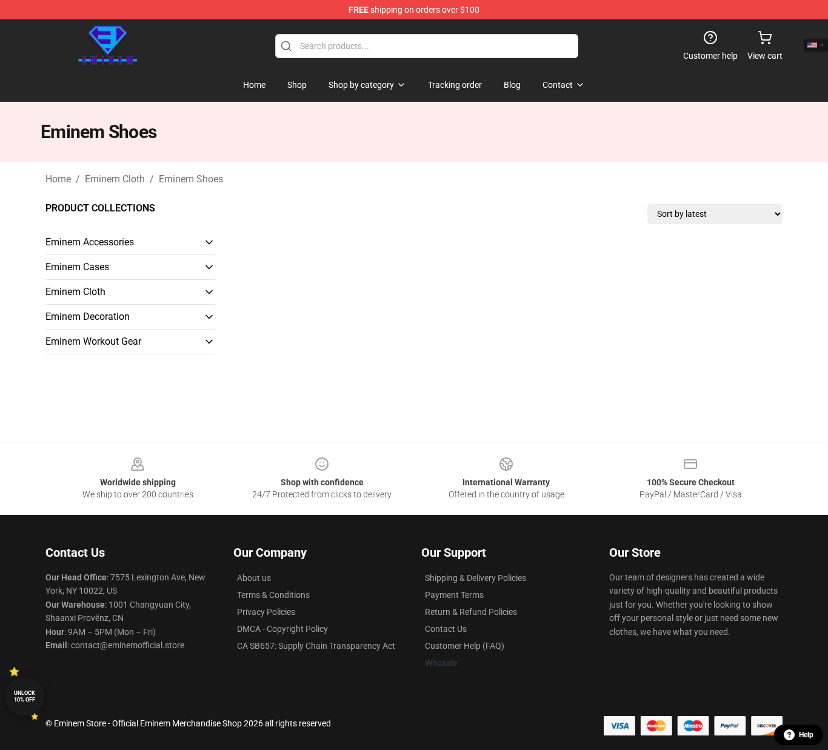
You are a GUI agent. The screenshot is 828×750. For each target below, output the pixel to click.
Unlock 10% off (24, 696)
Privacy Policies (266, 612)
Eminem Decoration (87, 316)
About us (254, 578)
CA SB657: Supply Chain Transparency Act (316, 646)
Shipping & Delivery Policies (475, 578)
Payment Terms (454, 595)
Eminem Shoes (191, 179)
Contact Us (446, 629)
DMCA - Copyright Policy (282, 629)
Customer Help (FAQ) (464, 646)
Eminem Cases (77, 267)
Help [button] (806, 735)
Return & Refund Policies (471, 612)
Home (58, 179)
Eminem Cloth (115, 179)
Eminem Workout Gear (93, 341)
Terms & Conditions (273, 595)
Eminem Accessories (89, 242)
